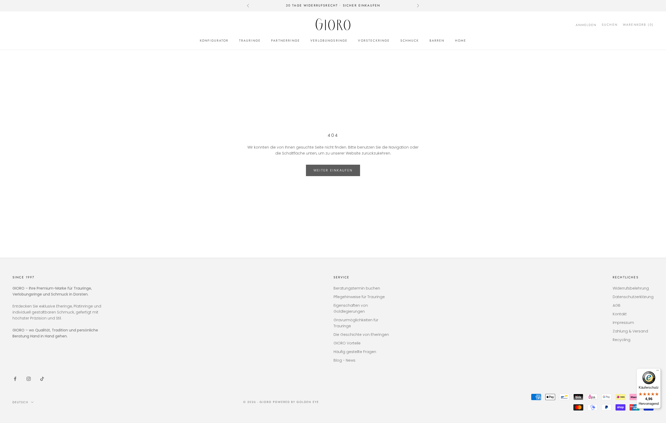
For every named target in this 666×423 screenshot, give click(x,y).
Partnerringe (285, 40)
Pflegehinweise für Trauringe (359, 296)
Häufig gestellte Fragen (355, 351)
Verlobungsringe (329, 40)
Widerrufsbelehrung (631, 288)
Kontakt (620, 314)
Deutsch (20, 402)
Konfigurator (214, 40)
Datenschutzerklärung (633, 296)
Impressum (623, 322)
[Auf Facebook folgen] (15, 378)
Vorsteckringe (374, 40)
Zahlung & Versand (630, 331)
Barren (437, 40)
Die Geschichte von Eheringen (361, 334)
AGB (616, 305)
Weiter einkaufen (333, 170)
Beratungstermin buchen (357, 288)
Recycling (621, 339)
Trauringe (250, 40)
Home (460, 40)
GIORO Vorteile (347, 343)
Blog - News (344, 360)
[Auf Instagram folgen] (28, 378)
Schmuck (409, 40)
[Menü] (658, 371)
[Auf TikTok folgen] (42, 378)
